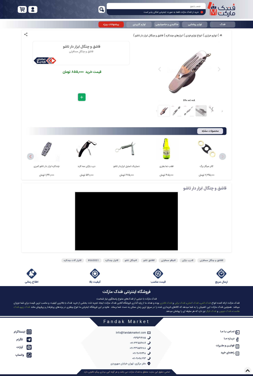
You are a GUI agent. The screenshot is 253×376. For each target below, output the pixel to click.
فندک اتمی (205, 303)
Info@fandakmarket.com (131, 333)
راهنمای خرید (227, 353)
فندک (222, 24)
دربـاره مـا (229, 338)
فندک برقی (180, 303)
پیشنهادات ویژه (111, 24)
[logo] (221, 9)
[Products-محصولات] (220, 35)
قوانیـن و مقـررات (225, 346)
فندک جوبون (225, 311)
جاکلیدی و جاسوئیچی (166, 24)
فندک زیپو (25, 307)
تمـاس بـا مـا (227, 331)
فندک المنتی (193, 303)
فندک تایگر (211, 311)
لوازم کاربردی (139, 24)
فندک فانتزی (166, 303)
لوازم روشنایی (195, 24)
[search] (156, 6)
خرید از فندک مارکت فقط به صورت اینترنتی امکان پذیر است (171, 12)
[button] (30, 156)
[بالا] (247, 370)
